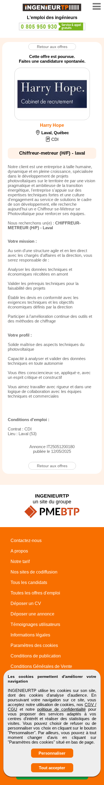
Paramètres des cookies (34, 645)
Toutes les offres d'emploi (35, 593)
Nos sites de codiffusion (34, 572)
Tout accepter (52, 767)
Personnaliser (52, 753)
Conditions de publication (36, 656)
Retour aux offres (52, 46)
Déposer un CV (26, 603)
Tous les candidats (29, 582)
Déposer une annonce (32, 614)
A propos (19, 551)
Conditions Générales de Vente (41, 666)
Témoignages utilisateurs (35, 624)
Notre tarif (20, 561)
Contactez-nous (26, 540)
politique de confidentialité (61, 709)
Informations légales (30, 635)
